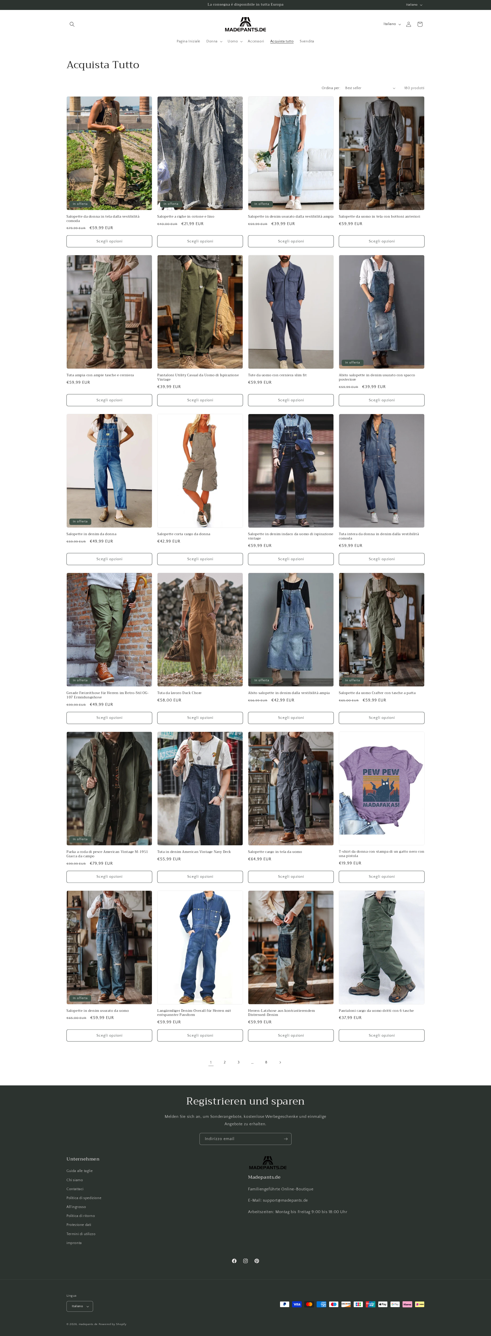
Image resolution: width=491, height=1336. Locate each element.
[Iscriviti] (285, 1139)
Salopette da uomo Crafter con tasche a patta (377, 693)
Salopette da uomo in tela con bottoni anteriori (379, 217)
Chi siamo (74, 1180)
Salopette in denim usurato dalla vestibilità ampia (291, 217)
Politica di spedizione (83, 1198)
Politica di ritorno (80, 1216)
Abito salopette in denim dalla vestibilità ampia (289, 693)
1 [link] (211, 1062)
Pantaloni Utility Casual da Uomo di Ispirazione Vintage (198, 377)
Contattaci (75, 1189)
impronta (74, 1243)
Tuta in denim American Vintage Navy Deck (194, 852)
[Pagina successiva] (280, 1062)
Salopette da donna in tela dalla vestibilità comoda (102, 219)
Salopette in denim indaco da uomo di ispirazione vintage (290, 536)
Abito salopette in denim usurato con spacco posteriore (377, 377)
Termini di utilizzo (80, 1234)
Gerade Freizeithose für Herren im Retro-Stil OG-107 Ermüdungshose (107, 695)
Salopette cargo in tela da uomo (275, 852)
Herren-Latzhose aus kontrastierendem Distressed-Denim (281, 1013)
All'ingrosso (76, 1207)
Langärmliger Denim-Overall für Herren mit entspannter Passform (194, 1013)
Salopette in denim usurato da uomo (97, 1011)
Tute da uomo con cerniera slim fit (277, 375)
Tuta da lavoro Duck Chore (179, 693)
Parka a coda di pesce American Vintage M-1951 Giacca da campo (107, 854)
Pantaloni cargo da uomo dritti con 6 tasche (376, 1011)
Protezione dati (78, 1225)
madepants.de (88, 1324)
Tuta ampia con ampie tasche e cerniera (100, 375)
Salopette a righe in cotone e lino (185, 217)
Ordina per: (331, 88)
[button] (72, 24)
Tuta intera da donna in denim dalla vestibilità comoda (379, 536)
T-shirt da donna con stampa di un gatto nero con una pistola (382, 854)
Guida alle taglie (79, 1171)
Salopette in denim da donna (91, 534)
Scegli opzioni (109, 241)
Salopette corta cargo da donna (183, 534)
